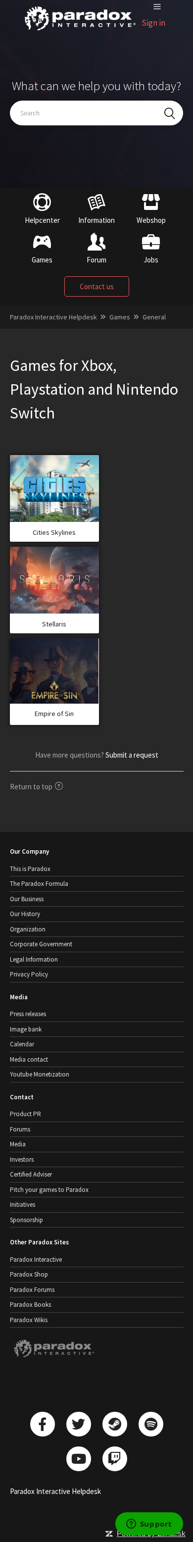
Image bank (26, 1029)
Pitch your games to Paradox (49, 1189)
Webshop (151, 220)
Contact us (97, 286)
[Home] (80, 30)
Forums (20, 1129)
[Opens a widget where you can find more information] (149, 1524)
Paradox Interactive (36, 1259)
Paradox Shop (29, 1274)
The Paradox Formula (39, 883)
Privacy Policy (29, 974)
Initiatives (22, 1204)
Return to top (31, 786)
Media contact (29, 1059)
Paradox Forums (32, 1289)
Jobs (151, 259)
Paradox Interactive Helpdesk (53, 316)
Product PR (25, 1114)
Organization (28, 929)
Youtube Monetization (39, 1074)
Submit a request (131, 755)
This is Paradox (30, 869)
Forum (96, 259)
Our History (25, 914)
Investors (22, 1159)
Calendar (22, 1044)
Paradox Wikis (29, 1320)
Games (42, 259)
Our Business (27, 899)
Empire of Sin (54, 713)
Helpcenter (42, 220)
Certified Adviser (31, 1174)
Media (18, 1144)
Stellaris (54, 623)
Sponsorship (26, 1220)
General (154, 316)
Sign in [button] (153, 22)
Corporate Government (41, 944)
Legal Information (34, 959)
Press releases (28, 1014)
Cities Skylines (54, 532)
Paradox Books (30, 1304)
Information (96, 220)
